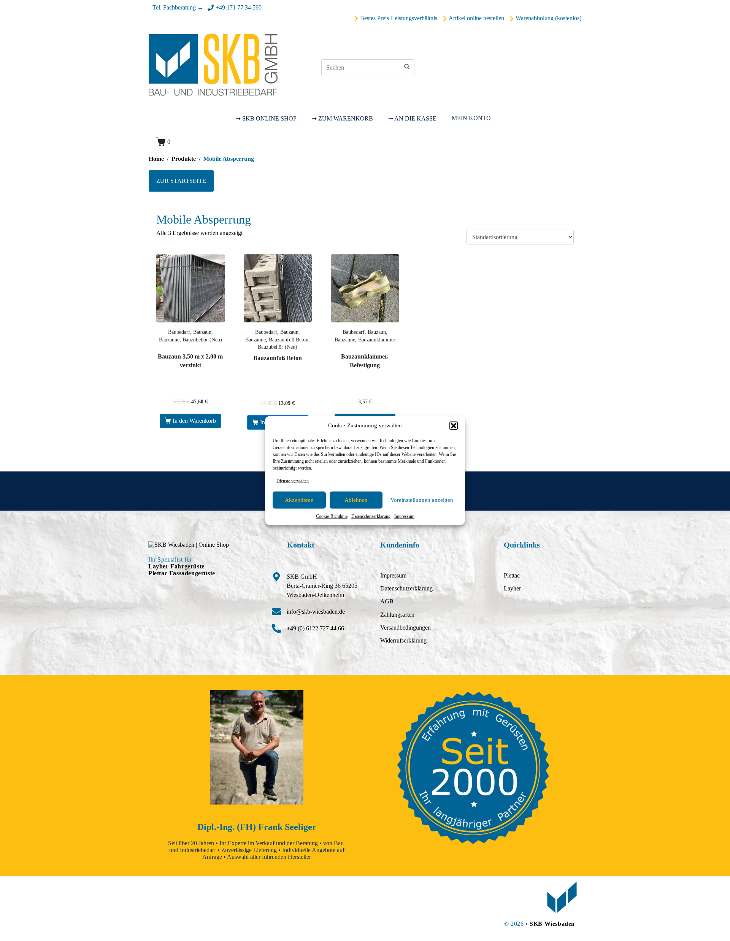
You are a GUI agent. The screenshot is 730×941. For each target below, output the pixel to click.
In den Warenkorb (194, 420)
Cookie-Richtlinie (332, 516)
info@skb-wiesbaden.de (316, 611)
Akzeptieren (299, 500)
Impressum (404, 516)
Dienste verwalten (292, 480)
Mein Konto (471, 118)
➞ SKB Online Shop (266, 118)
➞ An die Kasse (412, 118)
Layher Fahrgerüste (176, 566)
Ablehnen (356, 500)
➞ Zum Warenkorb (342, 118)
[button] (453, 425)
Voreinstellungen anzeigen (421, 500)
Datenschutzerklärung (370, 516)
